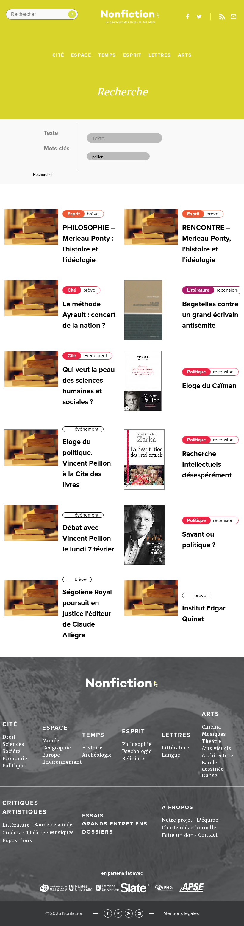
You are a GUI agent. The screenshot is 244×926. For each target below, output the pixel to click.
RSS (129, 913)
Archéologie (97, 755)
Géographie (56, 748)
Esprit (132, 55)
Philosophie (136, 744)
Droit (8, 737)
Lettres (159, 55)
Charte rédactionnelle (189, 828)
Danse (209, 775)
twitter (199, 16)
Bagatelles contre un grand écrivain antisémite (210, 315)
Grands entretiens (115, 823)
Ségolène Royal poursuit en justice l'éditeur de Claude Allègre (87, 613)
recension (227, 290)
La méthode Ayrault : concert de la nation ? (88, 315)
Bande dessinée (212, 766)
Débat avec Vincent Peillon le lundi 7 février (88, 538)
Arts (185, 55)
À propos (177, 807)
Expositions (17, 840)
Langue (171, 755)
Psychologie (136, 751)
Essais (93, 815)
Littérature (198, 290)
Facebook (108, 913)
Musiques (214, 734)
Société (11, 751)
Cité (58, 55)
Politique (196, 372)
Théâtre (211, 741)
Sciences (13, 744)
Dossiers (97, 831)
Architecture (217, 755)
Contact (208, 835)
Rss (222, 16)
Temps (107, 55)
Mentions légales (181, 913)
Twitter (118, 913)
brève (93, 214)
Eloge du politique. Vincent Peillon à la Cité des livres (86, 463)
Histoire (92, 748)
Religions (134, 758)
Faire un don (178, 835)
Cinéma (211, 727)
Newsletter (233, 16)
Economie (14, 758)
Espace (81, 55)
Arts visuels (216, 748)
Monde (50, 741)
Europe (51, 755)
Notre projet (177, 820)
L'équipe (207, 820)
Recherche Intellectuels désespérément (207, 464)
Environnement (62, 762)
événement (95, 356)
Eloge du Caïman (209, 385)
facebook (187, 16)
